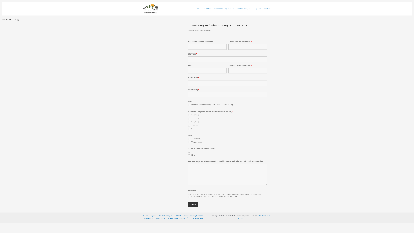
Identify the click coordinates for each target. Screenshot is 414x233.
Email (191, 65)
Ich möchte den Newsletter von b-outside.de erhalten (214, 197)
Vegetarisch (196, 142)
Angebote (257, 9)
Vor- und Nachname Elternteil (201, 42)
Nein (193, 155)
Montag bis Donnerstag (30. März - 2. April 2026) (212, 105)
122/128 (195, 115)
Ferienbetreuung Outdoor (224, 9)
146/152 (195, 122)
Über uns (190, 218)
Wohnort (192, 54)
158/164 (195, 125)
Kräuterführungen (243, 9)
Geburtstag (193, 89)
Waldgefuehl (148, 218)
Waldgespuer (173, 218)
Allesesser (195, 139)
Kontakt (267, 9)
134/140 (195, 118)
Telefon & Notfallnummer (240, 65)
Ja (192, 152)
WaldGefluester (160, 218)
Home (198, 9)
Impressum (199, 218)
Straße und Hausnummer (240, 42)
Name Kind (193, 78)
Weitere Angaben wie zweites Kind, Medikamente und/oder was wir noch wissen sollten (226, 161)
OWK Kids (207, 9)
